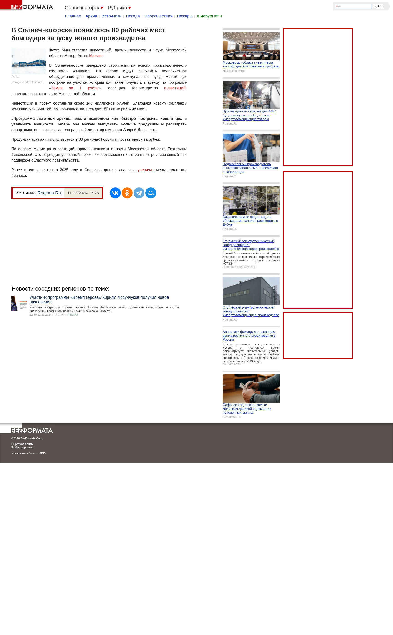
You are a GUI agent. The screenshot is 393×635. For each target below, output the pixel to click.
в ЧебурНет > (209, 16)
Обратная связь (22, 444)
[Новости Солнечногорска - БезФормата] (27, 5)
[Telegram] (139, 192)
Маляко (95, 56)
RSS (43, 453)
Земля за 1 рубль (74, 88)
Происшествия (158, 16)
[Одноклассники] (127, 192)
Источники (111, 16)
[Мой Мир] (150, 192)
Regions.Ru (49, 192)
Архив (91, 16)
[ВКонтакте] (115, 192)
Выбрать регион (22, 447)
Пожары (184, 16)
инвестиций (175, 88)
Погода (133, 16)
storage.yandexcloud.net (27, 82)
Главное (73, 16)
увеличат (146, 170)
